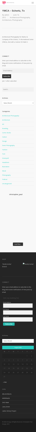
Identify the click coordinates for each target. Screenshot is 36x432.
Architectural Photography (20, 17)
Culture (4, 137)
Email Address (7, 302)
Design (4, 141)
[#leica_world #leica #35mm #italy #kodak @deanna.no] (6, 207)
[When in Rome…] (14, 201)
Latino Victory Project (9, 411)
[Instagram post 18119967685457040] (14, 220)
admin (6, 15)
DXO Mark (5, 402)
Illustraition (5, 167)
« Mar (5, 382)
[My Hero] (30, 217)
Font (3, 154)
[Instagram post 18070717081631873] (6, 230)
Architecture (6, 20)
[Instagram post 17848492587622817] (22, 204)
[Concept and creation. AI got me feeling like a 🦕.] (22, 233)
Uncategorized (7, 184)
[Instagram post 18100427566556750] (30, 204)
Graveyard (5, 158)
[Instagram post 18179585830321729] (6, 220)
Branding (5, 128)
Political (4, 179)
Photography (17, 20)
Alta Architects (7, 394)
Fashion (4, 150)
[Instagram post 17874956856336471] (22, 220)
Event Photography (8, 145)
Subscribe (6, 76)
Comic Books (6, 133)
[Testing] (30, 226)
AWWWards (6, 398)
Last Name (6, 316)
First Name (6, 309)
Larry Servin (6, 407)
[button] (33, 3)
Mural (4, 171)
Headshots (5, 162)
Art (3, 124)
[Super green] (14, 228)
